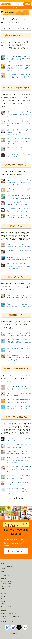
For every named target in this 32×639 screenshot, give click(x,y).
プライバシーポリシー (6, 606)
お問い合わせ (4, 619)
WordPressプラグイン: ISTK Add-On (10, 616)
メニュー (17, 8)
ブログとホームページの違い (15, 148)
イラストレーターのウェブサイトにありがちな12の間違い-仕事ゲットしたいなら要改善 (19, 123)
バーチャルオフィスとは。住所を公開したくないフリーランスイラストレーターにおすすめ (19, 491)
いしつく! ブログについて (7, 583)
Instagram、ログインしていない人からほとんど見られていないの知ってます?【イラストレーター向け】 (18, 68)
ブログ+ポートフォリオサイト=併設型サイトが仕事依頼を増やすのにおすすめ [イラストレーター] (18, 141)
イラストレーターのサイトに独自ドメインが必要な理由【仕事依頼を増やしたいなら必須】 (19, 342)
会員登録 (27, 4)
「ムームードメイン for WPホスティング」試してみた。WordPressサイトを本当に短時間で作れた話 (19, 266)
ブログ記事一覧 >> (16, 498)
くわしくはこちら (17, 551)
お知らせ (3, 568)
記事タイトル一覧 (5, 588)
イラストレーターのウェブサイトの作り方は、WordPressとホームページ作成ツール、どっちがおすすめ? (19, 182)
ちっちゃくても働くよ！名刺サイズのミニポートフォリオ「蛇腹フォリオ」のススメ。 (19, 469)
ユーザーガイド (5, 598)
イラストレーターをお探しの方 (8, 621)
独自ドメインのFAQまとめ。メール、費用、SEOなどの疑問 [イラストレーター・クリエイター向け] (19, 357)
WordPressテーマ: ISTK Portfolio (9, 613)
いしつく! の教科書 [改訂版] (8, 566)
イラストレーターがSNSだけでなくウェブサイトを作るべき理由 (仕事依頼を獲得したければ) (19, 59)
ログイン (20, 4)
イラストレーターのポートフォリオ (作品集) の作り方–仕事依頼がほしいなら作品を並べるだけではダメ (19, 460)
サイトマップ (4, 571)
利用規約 (3, 603)
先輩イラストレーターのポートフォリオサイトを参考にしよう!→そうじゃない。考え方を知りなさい (19, 132)
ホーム (2, 563)
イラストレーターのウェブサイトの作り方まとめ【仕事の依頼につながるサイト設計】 (19, 114)
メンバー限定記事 (5, 586)
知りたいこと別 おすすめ (7, 581)
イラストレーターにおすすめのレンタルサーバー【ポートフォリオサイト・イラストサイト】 (19, 297)
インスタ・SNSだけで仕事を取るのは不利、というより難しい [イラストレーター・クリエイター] (18, 76)
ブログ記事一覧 (5, 578)
